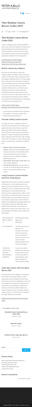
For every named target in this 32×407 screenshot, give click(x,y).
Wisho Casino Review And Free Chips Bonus (13, 360)
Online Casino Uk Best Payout (10, 105)
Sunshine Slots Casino (7, 369)
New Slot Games (16, 323)
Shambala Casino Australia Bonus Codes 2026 (16, 313)
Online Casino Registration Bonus (10, 366)
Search (4, 347)
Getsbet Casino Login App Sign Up (16, 335)
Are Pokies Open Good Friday (9, 362)
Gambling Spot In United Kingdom (12, 60)
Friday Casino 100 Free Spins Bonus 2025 (14, 64)
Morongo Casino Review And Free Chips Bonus (15, 107)
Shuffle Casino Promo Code (9, 364)
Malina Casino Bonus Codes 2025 (11, 62)
